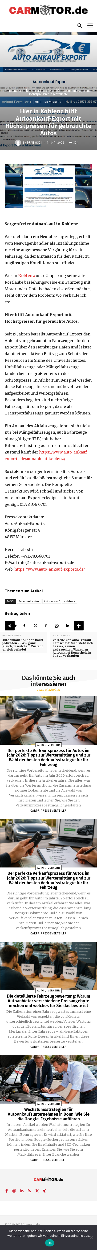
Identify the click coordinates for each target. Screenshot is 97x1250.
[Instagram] (14, 1190)
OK (50, 1243)
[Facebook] (24, 625)
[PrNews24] (19, 143)
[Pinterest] (46, 625)
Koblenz (26, 275)
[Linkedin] (67, 625)
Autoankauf (52, 601)
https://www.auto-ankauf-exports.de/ (49, 569)
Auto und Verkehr (17, 90)
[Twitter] (35, 625)
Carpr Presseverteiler (48, 810)
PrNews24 (34, 142)
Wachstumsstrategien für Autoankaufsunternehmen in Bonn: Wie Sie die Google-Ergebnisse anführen (48, 1114)
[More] (79, 625)
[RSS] (29, 1190)
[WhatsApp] (56, 625)
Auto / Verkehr (48, 745)
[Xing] (44, 1190)
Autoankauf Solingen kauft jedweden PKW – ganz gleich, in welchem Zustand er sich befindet (22, 644)
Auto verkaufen (29, 601)
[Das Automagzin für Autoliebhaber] (48, 10)
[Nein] (91, 1237)
